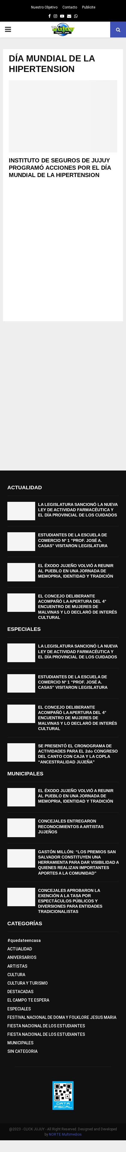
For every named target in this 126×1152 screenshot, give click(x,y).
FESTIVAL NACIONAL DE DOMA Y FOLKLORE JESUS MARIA (61, 1017)
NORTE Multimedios (65, 1134)
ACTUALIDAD (19, 949)
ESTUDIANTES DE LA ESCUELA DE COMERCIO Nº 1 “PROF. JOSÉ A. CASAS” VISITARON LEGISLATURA (73, 540)
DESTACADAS (20, 991)
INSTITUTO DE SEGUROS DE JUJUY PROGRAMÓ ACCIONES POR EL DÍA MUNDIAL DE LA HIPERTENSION (60, 167)
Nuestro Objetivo (44, 7)
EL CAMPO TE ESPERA (28, 1000)
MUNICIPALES (20, 1043)
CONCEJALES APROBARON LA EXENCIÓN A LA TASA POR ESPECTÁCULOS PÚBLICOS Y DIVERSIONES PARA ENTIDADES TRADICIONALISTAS (70, 901)
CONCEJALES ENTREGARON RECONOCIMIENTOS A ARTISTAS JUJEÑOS (70, 826)
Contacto (69, 7)
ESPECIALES (19, 1009)
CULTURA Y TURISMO (27, 983)
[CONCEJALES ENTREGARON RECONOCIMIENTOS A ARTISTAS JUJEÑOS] (21, 827)
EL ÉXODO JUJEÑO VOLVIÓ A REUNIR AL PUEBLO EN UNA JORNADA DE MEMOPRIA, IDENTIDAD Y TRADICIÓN (75, 570)
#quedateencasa (24, 940)
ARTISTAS (17, 966)
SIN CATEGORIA (22, 1051)
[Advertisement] (63, 252)
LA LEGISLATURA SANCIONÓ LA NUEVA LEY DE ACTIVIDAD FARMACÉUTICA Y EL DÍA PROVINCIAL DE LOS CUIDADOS (78, 509)
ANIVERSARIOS (21, 957)
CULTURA (16, 974)
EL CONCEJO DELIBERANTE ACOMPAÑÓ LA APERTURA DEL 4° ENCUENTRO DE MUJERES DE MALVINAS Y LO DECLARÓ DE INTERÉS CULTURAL (77, 607)
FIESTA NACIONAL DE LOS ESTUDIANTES (46, 1026)
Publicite (88, 7)
